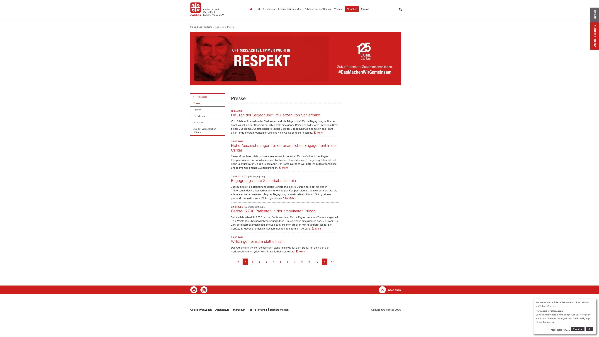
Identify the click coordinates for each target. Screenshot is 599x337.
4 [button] (273, 261)
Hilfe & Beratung (266, 8)
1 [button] (252, 261)
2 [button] (259, 261)
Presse (230, 27)
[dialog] (564, 316)
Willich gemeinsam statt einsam (258, 241)
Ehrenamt (198, 122)
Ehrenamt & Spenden (290, 8)
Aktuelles (352, 8)
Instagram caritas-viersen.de (203, 289)
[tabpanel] (295, 58)
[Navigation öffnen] (193, 97)
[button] (245, 262)
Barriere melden (279, 309)
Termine (197, 109)
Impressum (239, 309)
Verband (338, 8)
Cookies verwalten (201, 309)
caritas (594, 14)
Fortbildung (199, 116)
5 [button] (280, 261)
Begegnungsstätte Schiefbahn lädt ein (263, 180)
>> (332, 261)
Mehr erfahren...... (560, 329)
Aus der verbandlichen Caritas (204, 130)
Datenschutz (222, 309)
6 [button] (288, 261)
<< (237, 261)
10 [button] (317, 261)
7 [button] (295, 261)
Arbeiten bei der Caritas (318, 8)
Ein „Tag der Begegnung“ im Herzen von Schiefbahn (275, 115)
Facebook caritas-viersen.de (193, 289)
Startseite (252, 9)
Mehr (320, 132)
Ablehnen (577, 329)
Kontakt (364, 8)
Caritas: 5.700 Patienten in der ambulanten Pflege (273, 211)
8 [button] (302, 261)
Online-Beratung (594, 36)
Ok (589, 329)
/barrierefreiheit (258, 309)
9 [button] (309, 261)
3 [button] (266, 261)
